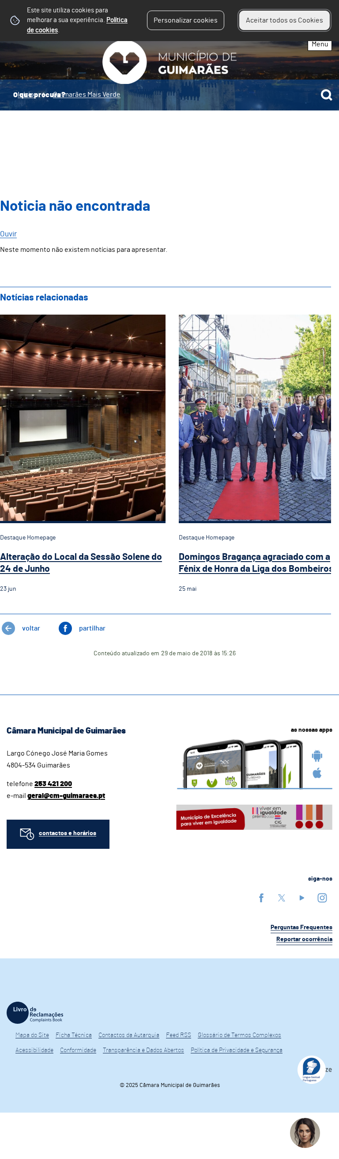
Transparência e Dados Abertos (143, 1050)
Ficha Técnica (74, 1035)
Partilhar (92, 628)
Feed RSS (178, 1035)
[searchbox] (169, 95)
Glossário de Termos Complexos (239, 1035)
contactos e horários (67, 833)
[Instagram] (322, 897)
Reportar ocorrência (304, 939)
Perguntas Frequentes (301, 927)
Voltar (31, 628)
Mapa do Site (32, 1035)
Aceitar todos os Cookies (284, 20)
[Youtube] (302, 897)
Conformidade (78, 1050)
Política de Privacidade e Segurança (236, 1050)
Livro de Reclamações (35, 1013)
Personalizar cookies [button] (186, 20)
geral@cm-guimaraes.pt (66, 795)
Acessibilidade (34, 1050)
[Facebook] (261, 897)
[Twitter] (281, 897)
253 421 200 (53, 783)
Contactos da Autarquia (128, 1035)
